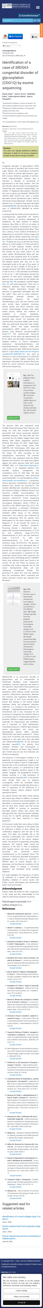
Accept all (21, 1302)
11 (7, 334)
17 (31, 734)
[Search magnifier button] (39, 20)
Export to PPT (13, 418)
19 (26, 778)
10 (32, 269)
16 (34, 555)
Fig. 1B (13, 282)
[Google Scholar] (15, 924)
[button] (38, 7)
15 (10, 515)
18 (24, 778)
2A (32, 505)
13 (33, 486)
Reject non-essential (21, 1297)
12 (9, 334)
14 (20, 498)
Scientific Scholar (17, 1264)
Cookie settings (21, 1291)
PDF (35, 37)
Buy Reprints (16, 36)
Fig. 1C (5, 284)
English (7, 46)
